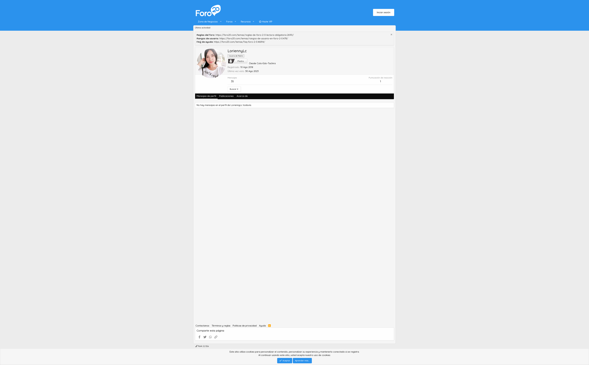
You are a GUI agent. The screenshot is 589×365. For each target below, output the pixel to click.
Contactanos (202, 325)
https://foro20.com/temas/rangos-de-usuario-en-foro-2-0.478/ (253, 38)
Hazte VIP (267, 21)
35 (232, 81)
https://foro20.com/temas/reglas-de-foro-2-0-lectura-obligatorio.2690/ (255, 34)
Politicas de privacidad (245, 325)
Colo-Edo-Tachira (266, 63)
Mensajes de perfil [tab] (206, 96)
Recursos (246, 21)
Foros (229, 21)
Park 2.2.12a (203, 346)
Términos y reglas (221, 325)
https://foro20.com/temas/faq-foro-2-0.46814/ (239, 41)
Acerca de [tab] (242, 96)
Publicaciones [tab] (226, 96)
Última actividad (202, 27)
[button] (209, 21)
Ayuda (262, 325)
